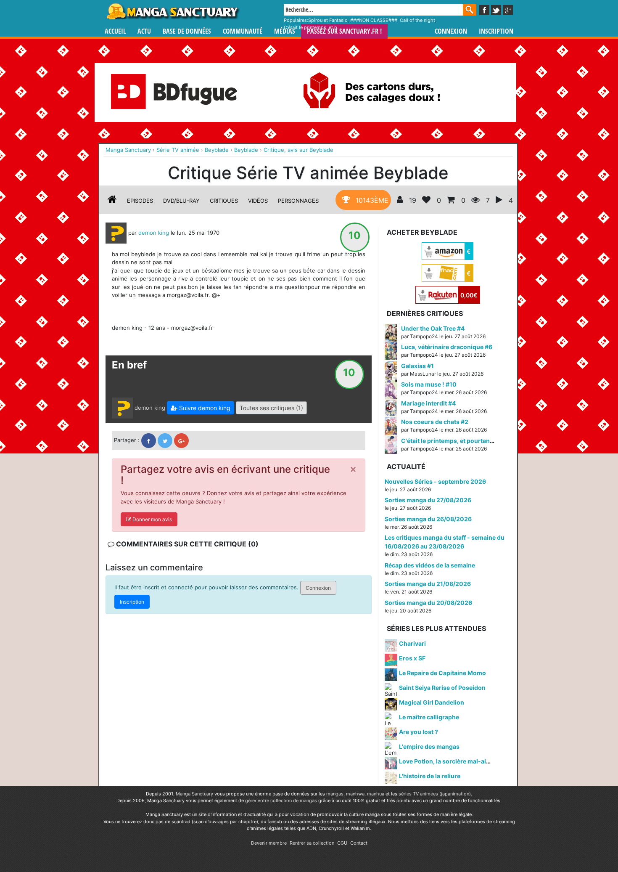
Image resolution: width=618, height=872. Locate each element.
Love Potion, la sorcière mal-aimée (448, 761)
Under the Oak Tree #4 (433, 328)
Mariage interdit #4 (428, 403)
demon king (153, 232)
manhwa (355, 794)
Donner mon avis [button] (151, 519)
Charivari (412, 643)
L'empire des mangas (429, 746)
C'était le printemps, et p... (312, 27)
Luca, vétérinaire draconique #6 (446, 346)
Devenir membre (269, 843)
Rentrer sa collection (312, 843)
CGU (342, 843)
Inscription (496, 31)
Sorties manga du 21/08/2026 (428, 583)
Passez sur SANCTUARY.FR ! (344, 31)
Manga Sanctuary (194, 794)
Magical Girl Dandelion (431, 702)
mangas (334, 794)
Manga (172, 11)
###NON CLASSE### (373, 20)
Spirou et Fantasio (328, 20)
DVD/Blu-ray (181, 200)
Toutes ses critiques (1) (271, 407)
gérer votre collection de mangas (281, 800)
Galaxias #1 (417, 365)
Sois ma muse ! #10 (429, 384)
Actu (144, 31)
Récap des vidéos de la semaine (430, 565)
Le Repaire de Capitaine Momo (442, 672)
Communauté (242, 31)
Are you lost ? (418, 731)
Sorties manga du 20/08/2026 (428, 602)
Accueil (115, 31)
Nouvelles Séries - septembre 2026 (435, 481)
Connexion (451, 31)
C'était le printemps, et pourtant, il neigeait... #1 (468, 440)
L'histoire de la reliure (429, 775)
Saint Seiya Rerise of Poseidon (442, 687)
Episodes (140, 200)
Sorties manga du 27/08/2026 (428, 500)
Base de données (187, 31)
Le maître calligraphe (429, 717)
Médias (284, 31)
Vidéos (258, 200)
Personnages (298, 200)
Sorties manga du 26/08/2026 (428, 518)
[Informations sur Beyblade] (112, 200)
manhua (375, 794)
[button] (200, 407)
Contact (358, 843)
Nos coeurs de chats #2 (434, 421)
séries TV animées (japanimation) (435, 794)
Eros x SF (412, 658)
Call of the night (417, 20)
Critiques (224, 200)
